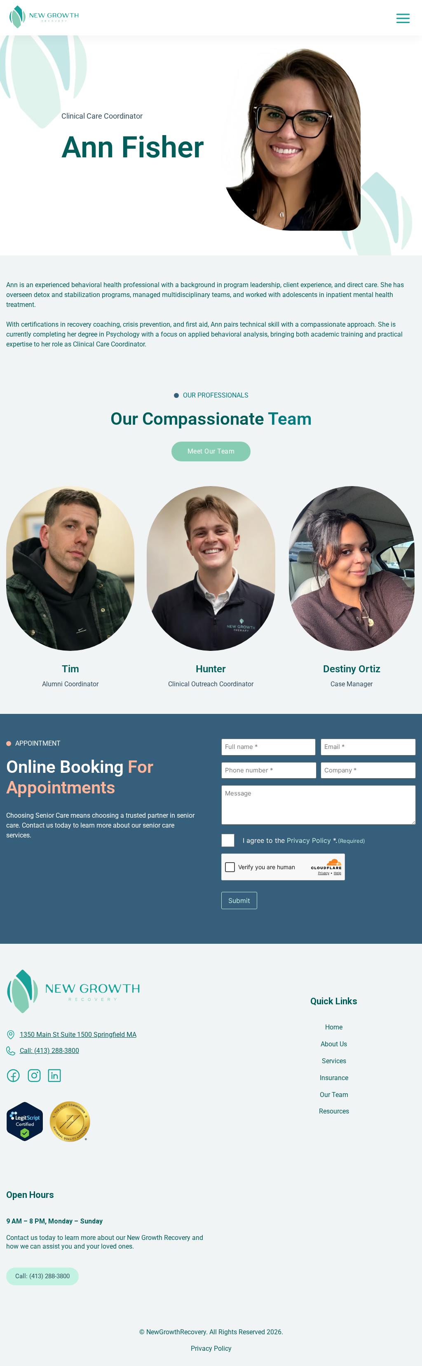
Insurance (334, 1078)
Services (334, 1061)
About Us (334, 1044)
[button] (403, 17)
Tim (70, 669)
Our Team (334, 1095)
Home (333, 1027)
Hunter (211, 669)
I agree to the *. (304, 840)
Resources (334, 1111)
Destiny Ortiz (351, 669)
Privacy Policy (309, 840)
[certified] (24, 1121)
